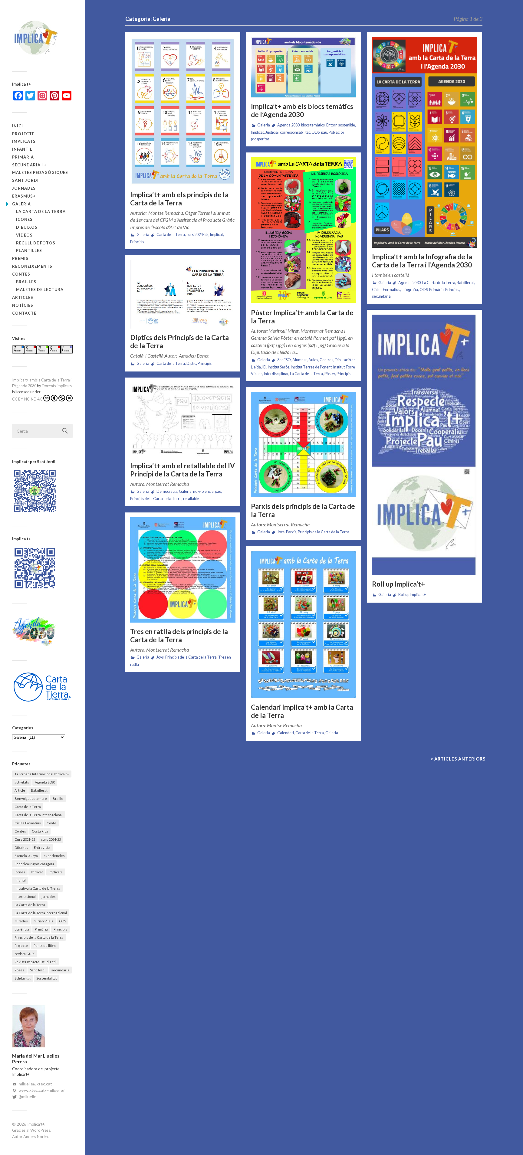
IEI (264, 367)
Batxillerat (39, 790)
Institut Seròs (278, 367)
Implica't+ (35, 1124)
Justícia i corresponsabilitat (287, 132)
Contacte (24, 313)
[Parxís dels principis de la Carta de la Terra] (303, 444)
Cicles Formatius (28, 823)
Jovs (160, 657)
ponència (22, 929)
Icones (24, 219)
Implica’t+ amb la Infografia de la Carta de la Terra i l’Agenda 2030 (422, 261)
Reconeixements (32, 266)
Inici (17, 125)
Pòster (329, 373)
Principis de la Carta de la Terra (39, 937)
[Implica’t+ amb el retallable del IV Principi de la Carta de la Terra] (182, 419)
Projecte (23, 133)
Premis (20, 258)
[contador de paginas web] (42, 352)
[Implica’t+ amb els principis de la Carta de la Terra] (182, 111)
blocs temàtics (313, 125)
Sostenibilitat (46, 978)
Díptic (191, 363)
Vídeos (24, 235)
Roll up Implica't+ (412, 594)
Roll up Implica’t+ (398, 584)
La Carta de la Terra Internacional (41, 913)
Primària (23, 157)
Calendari (285, 733)
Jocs (281, 532)
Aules (313, 360)
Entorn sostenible (340, 125)
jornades (24, 188)
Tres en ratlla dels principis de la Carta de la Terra (179, 635)
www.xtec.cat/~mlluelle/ (41, 1090)
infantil (20, 880)
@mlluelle (27, 1096)
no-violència (203, 491)
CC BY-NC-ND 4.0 (27, 399)
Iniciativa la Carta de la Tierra (37, 888)
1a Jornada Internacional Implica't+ (42, 774)
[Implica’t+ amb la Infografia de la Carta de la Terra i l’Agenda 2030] (424, 142)
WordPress (40, 1130)
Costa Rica (40, 831)
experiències (54, 856)
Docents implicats (57, 385)
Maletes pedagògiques (40, 172)
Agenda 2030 (45, 782)
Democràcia (166, 491)
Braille (58, 798)
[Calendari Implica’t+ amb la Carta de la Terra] (303, 624)
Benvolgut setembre (31, 798)
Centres (326, 360)
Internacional (25, 896)
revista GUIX (25, 954)
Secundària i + (29, 164)
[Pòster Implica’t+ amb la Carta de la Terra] (303, 230)
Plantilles (29, 250)
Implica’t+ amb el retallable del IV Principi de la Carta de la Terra (182, 470)
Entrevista (42, 847)
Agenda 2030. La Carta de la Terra (426, 282)
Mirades (21, 921)
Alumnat (299, 360)
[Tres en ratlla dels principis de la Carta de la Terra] (182, 570)
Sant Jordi (25, 180)
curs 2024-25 (51, 839)
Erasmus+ (24, 196)
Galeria (21, 203)
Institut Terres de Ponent (311, 367)
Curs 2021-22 (25, 839)
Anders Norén (35, 1136)
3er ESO (284, 360)
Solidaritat (23, 978)
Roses (19, 970)
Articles (22, 297)
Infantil (22, 149)
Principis (60, 929)
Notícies (22, 305)
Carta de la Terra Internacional (39, 815)
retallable (191, 498)
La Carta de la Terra (41, 211)
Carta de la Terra (28, 807)
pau (324, 132)
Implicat (37, 872)
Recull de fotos (35, 242)
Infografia (410, 289)
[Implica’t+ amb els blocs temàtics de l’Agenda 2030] (303, 67)
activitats (22, 782)
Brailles (26, 281)
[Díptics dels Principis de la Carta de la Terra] (182, 294)
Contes (21, 274)
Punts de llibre (45, 945)
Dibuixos (27, 227)
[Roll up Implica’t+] (424, 445)
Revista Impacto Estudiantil (36, 962)
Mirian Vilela (43, 921)
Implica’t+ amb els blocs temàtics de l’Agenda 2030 (302, 110)
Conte (51, 823)
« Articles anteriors (458, 758)
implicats (24, 141)
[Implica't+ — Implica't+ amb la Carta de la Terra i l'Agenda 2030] (42, 38)
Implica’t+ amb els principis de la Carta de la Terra (179, 199)
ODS (62, 921)
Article (20, 790)
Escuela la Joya (26, 856)
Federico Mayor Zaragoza (34, 864)
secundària (60, 970)
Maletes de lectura (40, 289)
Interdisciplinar (276, 373)
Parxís (291, 532)
